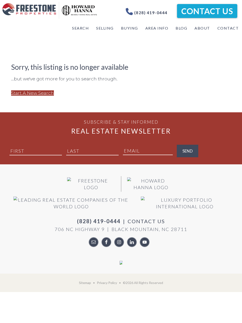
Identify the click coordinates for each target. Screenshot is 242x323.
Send (187, 150)
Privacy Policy (107, 283)
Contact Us (207, 11)
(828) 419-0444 (150, 12)
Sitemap (85, 283)
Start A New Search (32, 93)
